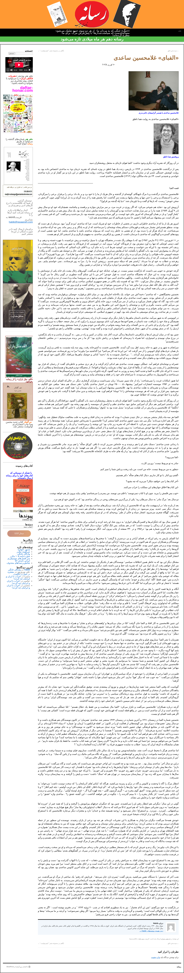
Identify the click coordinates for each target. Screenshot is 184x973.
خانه (179, 31)
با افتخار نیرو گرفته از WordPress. (17, 967)
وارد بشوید (155, 957)
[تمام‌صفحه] (8, 70)
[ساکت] (11, 70)
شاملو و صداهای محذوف (18, 563)
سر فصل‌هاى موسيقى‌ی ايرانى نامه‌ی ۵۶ (18, 559)
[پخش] (29, 70)
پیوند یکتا (141, 939)
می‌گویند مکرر (23, 551)
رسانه (179, 967)
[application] (19, 65)
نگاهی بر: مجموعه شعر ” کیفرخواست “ (51, 51)
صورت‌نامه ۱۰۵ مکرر (20, 556)
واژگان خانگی (23, 554)
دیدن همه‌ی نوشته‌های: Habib (151, 931)
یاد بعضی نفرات (166, 939)
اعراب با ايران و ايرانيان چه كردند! (18, 577)
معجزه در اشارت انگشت (19, 573)
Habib (27, 569)
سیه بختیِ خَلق (173, 51)
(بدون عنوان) (24, 549)
